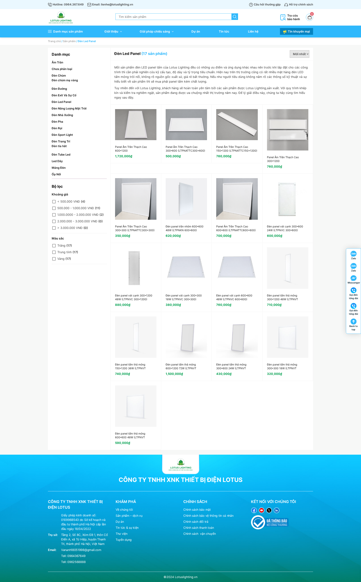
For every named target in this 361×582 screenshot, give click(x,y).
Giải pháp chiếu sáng (155, 31)
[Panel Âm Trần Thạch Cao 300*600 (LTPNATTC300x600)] (186, 124)
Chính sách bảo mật (197, 509)
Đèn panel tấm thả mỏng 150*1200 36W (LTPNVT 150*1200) (130, 368)
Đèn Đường (59, 88)
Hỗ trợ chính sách (301, 4)
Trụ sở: (53, 535)
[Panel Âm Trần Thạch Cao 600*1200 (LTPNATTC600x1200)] (135, 124)
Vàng (60, 259)
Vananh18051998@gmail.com (81, 550)
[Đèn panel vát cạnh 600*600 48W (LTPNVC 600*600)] (237, 268)
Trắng (61, 245)
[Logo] (180, 464)
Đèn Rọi (57, 128)
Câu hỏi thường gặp (267, 4)
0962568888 (76, 562)
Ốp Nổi (56, 174)
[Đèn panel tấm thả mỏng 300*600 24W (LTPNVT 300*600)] (237, 337)
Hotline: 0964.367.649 (68, 4)
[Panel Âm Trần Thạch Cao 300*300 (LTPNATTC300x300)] (135, 199)
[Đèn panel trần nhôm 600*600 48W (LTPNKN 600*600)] (186, 199)
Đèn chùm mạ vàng (65, 80)
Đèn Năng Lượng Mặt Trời (69, 108)
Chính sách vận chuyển (199, 534)
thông (214, 515)
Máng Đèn (59, 167)
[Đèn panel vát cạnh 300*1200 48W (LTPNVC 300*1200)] (135, 268)
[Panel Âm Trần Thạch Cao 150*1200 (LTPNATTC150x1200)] (237, 124)
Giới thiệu (111, 31)
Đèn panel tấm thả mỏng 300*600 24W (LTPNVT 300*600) (231, 368)
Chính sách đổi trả (195, 521)
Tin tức (224, 31)
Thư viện (121, 534)
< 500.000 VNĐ (68, 201)
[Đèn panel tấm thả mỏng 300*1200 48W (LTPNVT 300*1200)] (287, 268)
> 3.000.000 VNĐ (70, 228)
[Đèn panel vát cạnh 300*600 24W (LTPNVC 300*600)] (287, 199)
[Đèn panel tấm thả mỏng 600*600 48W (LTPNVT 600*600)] (135, 406)
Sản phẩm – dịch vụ (129, 515)
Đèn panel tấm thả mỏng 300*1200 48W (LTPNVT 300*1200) (282, 299)
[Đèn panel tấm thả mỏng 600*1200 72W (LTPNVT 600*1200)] (186, 337)
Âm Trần (57, 62)
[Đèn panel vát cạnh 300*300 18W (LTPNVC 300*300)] (186, 268)
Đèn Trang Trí (61, 141)
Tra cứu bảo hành (293, 17)
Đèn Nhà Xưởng (62, 115)
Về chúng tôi (124, 509)
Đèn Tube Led (61, 154)
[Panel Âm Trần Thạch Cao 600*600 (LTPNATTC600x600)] (237, 199)
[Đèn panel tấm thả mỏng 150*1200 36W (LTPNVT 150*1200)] (135, 337)
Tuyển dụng (124, 540)
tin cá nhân (226, 515)
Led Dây (57, 161)
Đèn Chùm (59, 75)
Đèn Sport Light (62, 135)
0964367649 (76, 556)
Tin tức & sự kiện (127, 528)
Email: (52, 550)
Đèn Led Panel (61, 102)
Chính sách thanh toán (198, 528)
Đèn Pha (57, 121)
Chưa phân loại (62, 69)
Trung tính (64, 252)
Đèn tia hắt (59, 146)
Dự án (195, 31)
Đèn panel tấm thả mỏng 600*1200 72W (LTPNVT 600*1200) (181, 368)
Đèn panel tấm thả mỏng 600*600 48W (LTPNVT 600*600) (130, 437)
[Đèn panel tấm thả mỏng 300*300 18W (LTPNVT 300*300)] (287, 337)
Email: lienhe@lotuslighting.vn (112, 4)
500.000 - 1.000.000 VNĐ (75, 208)
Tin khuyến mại (299, 31)
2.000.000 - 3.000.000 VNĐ (77, 221)
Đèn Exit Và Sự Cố (64, 95)
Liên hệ (253, 31)
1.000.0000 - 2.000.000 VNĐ (78, 215)
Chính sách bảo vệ (196, 515)
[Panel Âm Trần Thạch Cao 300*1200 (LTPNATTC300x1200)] (287, 129)
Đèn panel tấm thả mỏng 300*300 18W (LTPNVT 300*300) (282, 368)
